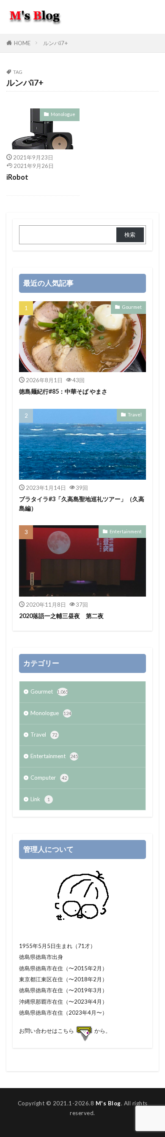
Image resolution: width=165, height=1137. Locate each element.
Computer (48, 777)
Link (40, 799)
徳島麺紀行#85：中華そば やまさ (63, 391)
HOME (22, 43)
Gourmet (132, 307)
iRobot (17, 177)
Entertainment (126, 531)
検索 (129, 234)
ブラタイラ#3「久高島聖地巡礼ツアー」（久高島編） (81, 503)
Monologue (63, 114)
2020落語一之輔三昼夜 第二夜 (61, 615)
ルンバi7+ (55, 43)
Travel (135, 414)
